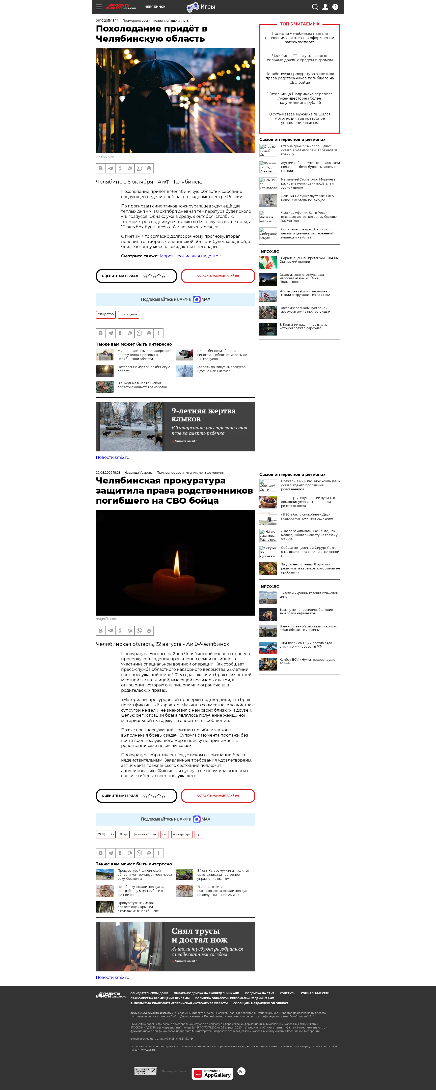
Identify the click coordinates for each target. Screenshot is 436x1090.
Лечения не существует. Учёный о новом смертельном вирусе (307, 198)
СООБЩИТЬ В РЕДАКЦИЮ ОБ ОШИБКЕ (260, 1003)
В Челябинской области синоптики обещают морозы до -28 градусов (222, 355)
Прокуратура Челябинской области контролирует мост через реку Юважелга (145, 875)
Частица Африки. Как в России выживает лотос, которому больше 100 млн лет (309, 217)
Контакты (287, 993)
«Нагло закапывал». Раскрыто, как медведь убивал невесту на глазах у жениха (309, 535)
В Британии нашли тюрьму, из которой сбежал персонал (303, 326)
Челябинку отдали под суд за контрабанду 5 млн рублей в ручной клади (141, 891)
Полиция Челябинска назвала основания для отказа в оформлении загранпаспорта (299, 38)
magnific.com (106, 619)
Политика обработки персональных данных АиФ (234, 998)
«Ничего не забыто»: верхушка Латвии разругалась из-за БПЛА (305, 293)
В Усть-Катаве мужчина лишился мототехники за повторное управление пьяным (300, 118)
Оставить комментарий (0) (218, 276)
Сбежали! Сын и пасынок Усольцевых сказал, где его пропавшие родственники (310, 485)
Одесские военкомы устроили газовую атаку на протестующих (305, 309)
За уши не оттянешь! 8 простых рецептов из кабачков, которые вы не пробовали (310, 568)
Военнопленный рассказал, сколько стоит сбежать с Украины (308, 628)
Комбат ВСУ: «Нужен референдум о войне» (307, 661)
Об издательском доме (149, 993)
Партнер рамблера (174, 1071)
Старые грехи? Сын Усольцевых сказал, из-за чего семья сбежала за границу (309, 150)
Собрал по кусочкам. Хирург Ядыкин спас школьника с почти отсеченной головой (310, 552)
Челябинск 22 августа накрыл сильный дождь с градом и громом (300, 58)
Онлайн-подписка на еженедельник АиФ (206, 993)
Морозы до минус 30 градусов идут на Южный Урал (221, 369)
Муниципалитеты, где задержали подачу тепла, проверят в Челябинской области (144, 355)
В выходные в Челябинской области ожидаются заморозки (142, 385)
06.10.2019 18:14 (107, 20)
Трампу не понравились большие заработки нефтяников (306, 611)
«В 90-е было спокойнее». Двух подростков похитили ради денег (307, 516)
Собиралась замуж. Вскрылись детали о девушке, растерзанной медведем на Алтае (307, 233)
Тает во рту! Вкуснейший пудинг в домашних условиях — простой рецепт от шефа (308, 502)
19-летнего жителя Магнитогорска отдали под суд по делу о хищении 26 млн (222, 891)
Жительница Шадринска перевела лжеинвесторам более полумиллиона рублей (300, 98)
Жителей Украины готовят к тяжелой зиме (309, 594)
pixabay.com (105, 156)
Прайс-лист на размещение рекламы (159, 998)
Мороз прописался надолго (189, 256)
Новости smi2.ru (112, 457)
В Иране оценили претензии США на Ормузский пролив (309, 259)
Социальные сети (315, 993)
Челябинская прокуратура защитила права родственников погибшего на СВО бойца (300, 78)
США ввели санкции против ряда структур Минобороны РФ (306, 644)
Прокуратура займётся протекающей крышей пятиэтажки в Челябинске (138, 907)
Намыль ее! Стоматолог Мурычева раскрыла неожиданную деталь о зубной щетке (308, 183)
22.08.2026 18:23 (108, 472)
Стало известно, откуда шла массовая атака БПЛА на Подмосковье (302, 278)
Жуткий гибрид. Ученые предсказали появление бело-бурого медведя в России (310, 167)
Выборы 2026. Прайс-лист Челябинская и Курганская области (179, 1003)
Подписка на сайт (259, 993)
